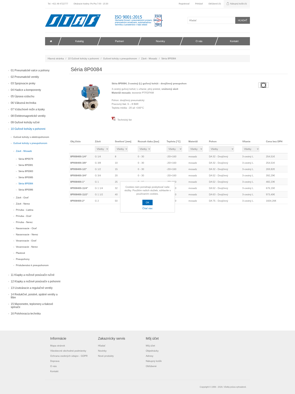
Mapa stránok (57, 345)
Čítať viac (147, 208)
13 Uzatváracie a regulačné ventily (32, 287)
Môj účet (150, 345)
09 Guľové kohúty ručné (25, 122)
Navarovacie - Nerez (27, 234)
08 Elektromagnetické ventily (28, 115)
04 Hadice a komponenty (26, 89)
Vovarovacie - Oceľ (26, 240)
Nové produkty (106, 355)
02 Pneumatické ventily (25, 76)
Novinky (102, 350)
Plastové (20, 253)
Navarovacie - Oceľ (26, 228)
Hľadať (101, 345)
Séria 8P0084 (25, 183)
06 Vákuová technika (23, 102)
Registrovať (184, 4)
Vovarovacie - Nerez (27, 246)
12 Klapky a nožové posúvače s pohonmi (35, 281)
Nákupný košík (154, 361)
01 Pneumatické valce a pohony (30, 70)
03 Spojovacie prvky (23, 83)
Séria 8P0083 (25, 171)
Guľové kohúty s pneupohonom (120, 58)
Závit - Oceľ (22, 197)
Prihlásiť (199, 4)
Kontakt (54, 371)
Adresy (149, 355)
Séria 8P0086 (25, 189)
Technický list (124, 119)
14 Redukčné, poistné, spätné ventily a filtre (34, 296)
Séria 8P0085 (25, 177)
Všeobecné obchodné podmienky (68, 350)
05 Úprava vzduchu (22, 96)
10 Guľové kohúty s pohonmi (83, 58)
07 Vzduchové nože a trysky (28, 109)
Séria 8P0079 (25, 158)
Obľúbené (151, 366)
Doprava (54, 361)
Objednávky (152, 350)
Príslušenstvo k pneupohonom (32, 265)
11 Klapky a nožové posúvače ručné (32, 274)
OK (147, 202)
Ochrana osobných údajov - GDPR (69, 355)
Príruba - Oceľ (23, 216)
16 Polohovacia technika (26, 313)
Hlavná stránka (56, 58)
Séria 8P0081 (25, 165)
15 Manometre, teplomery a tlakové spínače (32, 305)
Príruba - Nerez (24, 222)
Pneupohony (23, 259)
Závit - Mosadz (149, 58)
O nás (53, 366)
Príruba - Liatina (24, 209)
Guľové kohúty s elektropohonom (31, 137)
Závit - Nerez (23, 203)
